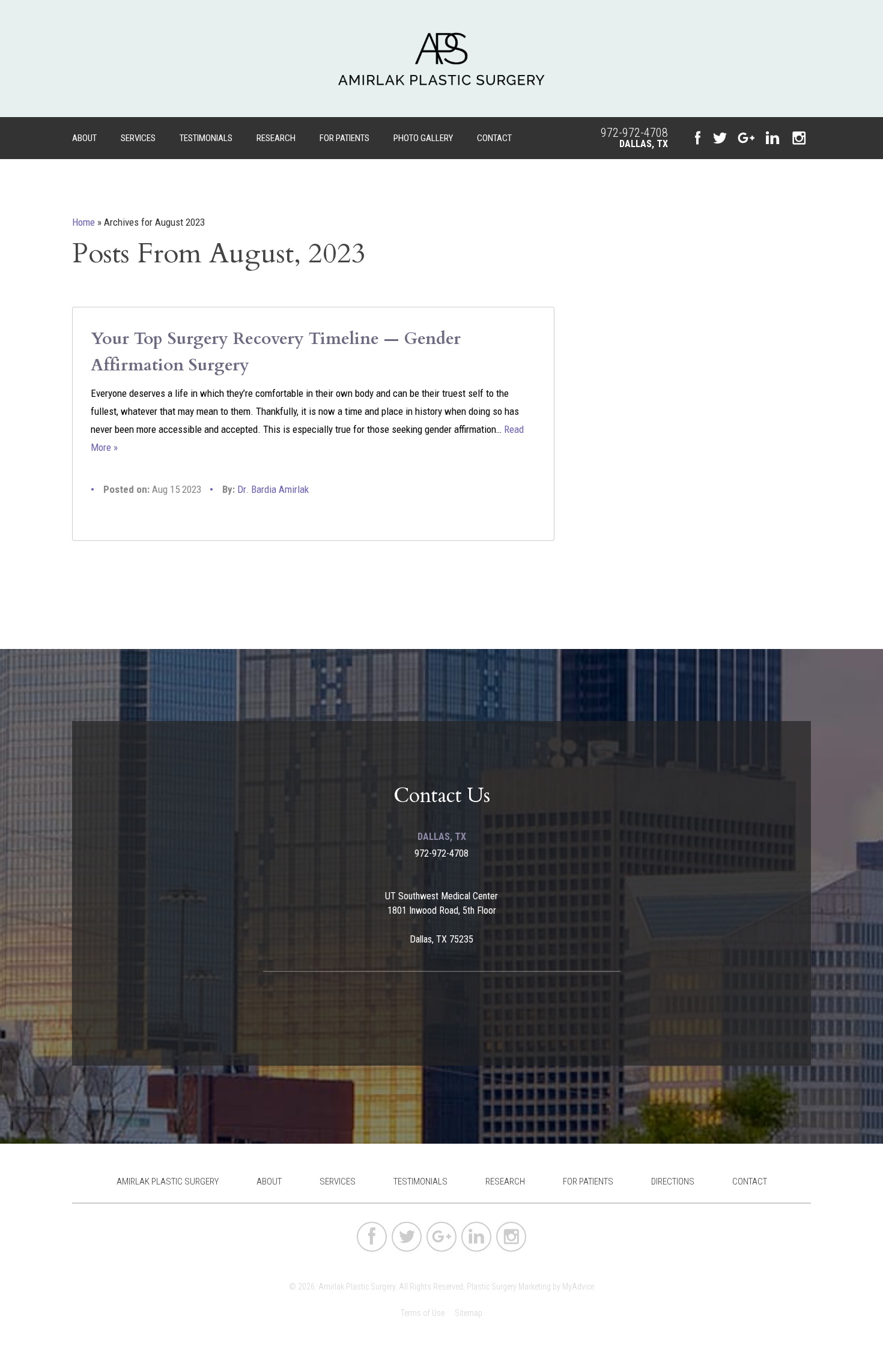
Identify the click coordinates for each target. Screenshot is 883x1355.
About (84, 138)
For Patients (344, 138)
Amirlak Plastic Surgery (168, 1181)
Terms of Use (423, 1313)
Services (138, 138)
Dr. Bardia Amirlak (273, 489)
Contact (494, 138)
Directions (672, 1181)
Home (83, 222)
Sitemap (468, 1313)
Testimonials (206, 138)
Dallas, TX (643, 143)
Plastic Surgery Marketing (509, 1286)
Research (276, 138)
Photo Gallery (423, 138)
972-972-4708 (634, 132)
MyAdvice (578, 1286)
